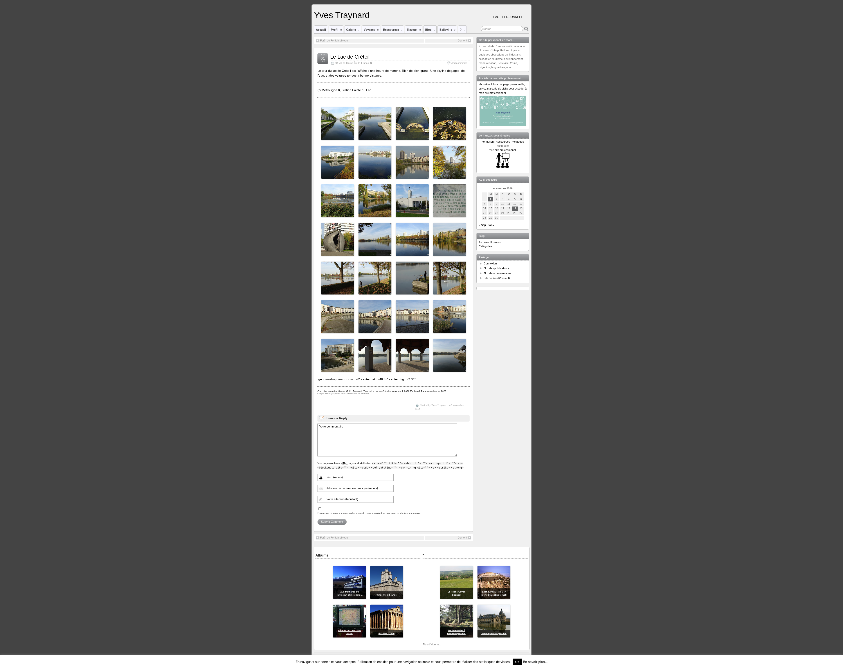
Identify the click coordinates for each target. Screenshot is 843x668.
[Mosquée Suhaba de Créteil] (412, 215)
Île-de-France (361, 63)
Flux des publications (496, 268)
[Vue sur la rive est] (412, 253)
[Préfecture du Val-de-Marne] (374, 215)
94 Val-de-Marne (344, 63)
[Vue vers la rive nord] (374, 253)
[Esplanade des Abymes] (337, 330)
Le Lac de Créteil (349, 57)
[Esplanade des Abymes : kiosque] (374, 369)
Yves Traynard (342, 15)
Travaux (412, 29)
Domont (462, 40)
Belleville (446, 29)
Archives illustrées (490, 242)
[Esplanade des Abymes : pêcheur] (412, 292)
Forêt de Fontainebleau (334, 40)
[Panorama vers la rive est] (374, 176)
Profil (334, 29)
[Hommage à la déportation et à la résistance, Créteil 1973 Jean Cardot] (337, 253)
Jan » (491, 225)
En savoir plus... (535, 662)
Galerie (351, 29)
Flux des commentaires (497, 273)
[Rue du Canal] (337, 137)
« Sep (482, 225)
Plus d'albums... (432, 644)
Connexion (490, 263)
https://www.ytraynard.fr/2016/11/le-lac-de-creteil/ (343, 393)
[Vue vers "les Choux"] (337, 292)
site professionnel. (506, 150)
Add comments (459, 63)
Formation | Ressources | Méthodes (503, 141)
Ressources (391, 29)
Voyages (369, 29)
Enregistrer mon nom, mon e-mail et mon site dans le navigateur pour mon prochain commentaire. (369, 513)
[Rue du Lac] (337, 369)
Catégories (485, 246)
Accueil (321, 29)
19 (514, 208)
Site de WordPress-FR (497, 278)
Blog (428, 29)
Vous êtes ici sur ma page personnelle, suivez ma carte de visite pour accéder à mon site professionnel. (503, 88)
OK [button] (517, 662)
